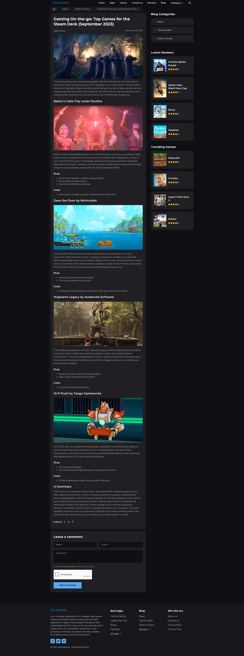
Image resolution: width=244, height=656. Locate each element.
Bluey (114, 625)
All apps (115, 633)
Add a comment (67, 585)
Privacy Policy (175, 625)
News (160, 22)
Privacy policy (88, 566)
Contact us (173, 620)
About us (172, 616)
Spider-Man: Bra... (119, 620)
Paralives (115, 629)
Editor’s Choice (165, 38)
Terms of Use (174, 629)
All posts (143, 629)
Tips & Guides (164, 30)
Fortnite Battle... (119, 616)
